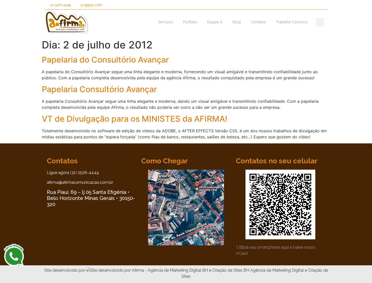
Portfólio (190, 22)
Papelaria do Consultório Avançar (105, 60)
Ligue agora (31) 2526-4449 (73, 172)
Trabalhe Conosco (291, 22)
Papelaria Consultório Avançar (99, 89)
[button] (288, 6)
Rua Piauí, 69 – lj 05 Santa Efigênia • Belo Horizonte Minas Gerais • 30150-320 (91, 198)
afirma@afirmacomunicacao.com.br (80, 182)
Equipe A (214, 22)
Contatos (258, 22)
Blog (237, 22)
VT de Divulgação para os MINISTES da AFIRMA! (134, 119)
